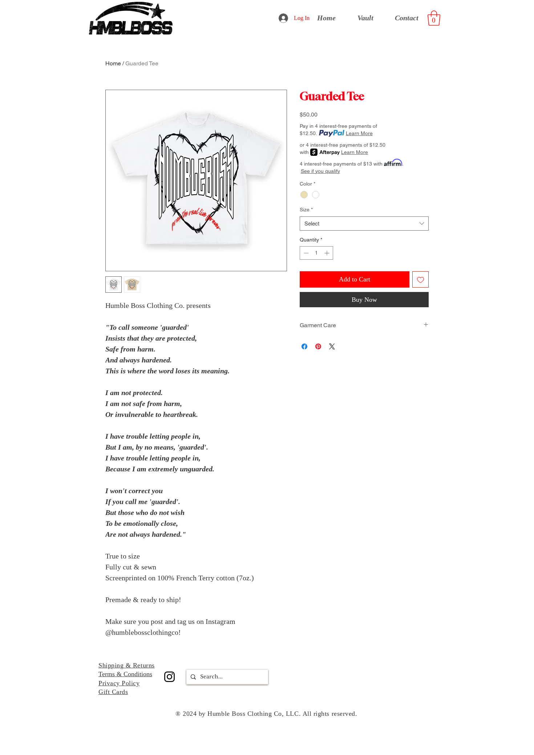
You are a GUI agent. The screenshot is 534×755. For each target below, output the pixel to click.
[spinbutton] (316, 253)
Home (113, 63)
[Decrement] (305, 253)
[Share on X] (332, 346)
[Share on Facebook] (304, 346)
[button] (434, 18)
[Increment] (327, 253)
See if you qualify (320, 171)
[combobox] (364, 223)
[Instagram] (169, 677)
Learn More (359, 133)
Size (306, 209)
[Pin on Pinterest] (318, 346)
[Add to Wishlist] (420, 279)
